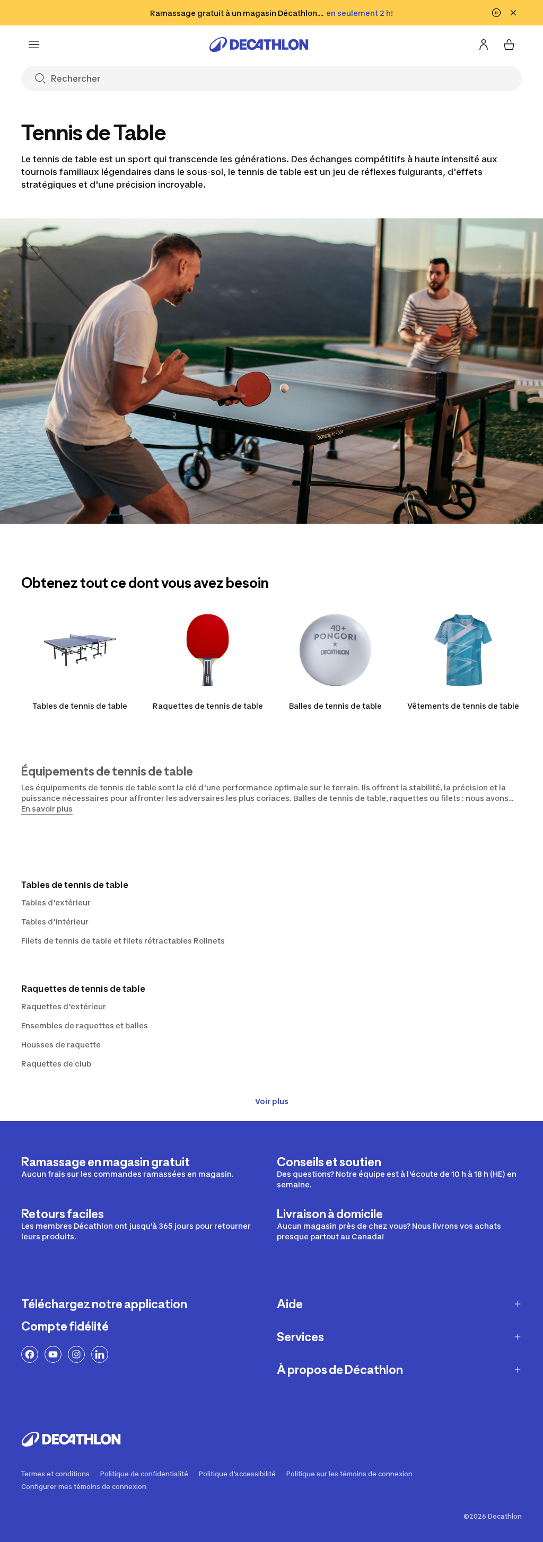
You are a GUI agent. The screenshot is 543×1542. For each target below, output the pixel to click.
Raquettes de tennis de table (208, 705)
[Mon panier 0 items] (509, 44)
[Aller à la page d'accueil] (259, 44)
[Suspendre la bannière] (496, 12)
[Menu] (34, 44)
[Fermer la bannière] (513, 12)
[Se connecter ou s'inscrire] (483, 44)
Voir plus (271, 1101)
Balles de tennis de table (335, 705)
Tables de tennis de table (79, 705)
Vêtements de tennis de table (463, 705)
